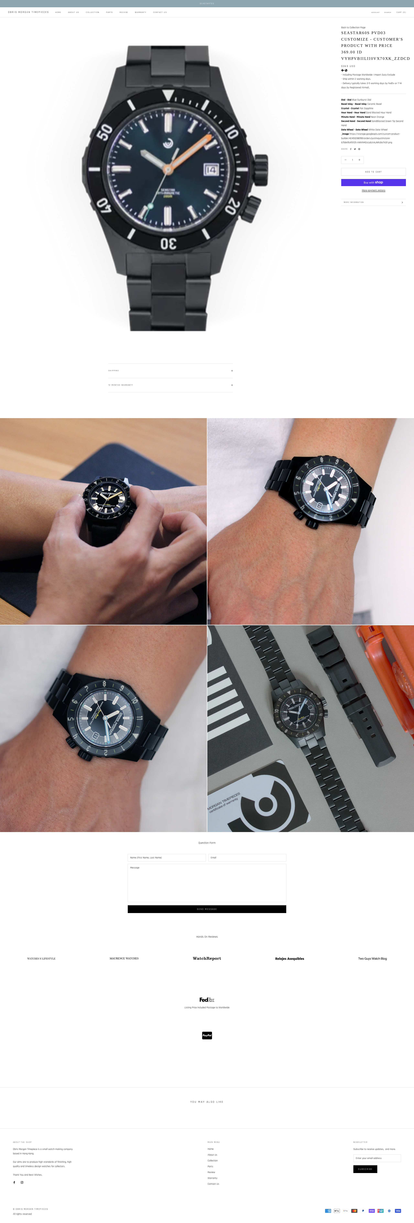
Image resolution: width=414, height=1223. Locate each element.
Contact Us (160, 12)
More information (354, 202)
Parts (109, 12)
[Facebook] (351, 149)
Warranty (140, 12)
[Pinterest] (359, 149)
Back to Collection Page (353, 27)
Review (124, 12)
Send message (207, 909)
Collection (92, 12)
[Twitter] (355, 149)
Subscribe (365, 1169)
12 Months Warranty (120, 385)
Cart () (401, 12)
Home (58, 12)
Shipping (113, 370)
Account (375, 12)
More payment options (373, 190)
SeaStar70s (207, 3)
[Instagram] (22, 1182)
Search (387, 12)
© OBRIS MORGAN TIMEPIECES (30, 1209)
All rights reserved (22, 1214)
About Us (73, 12)
